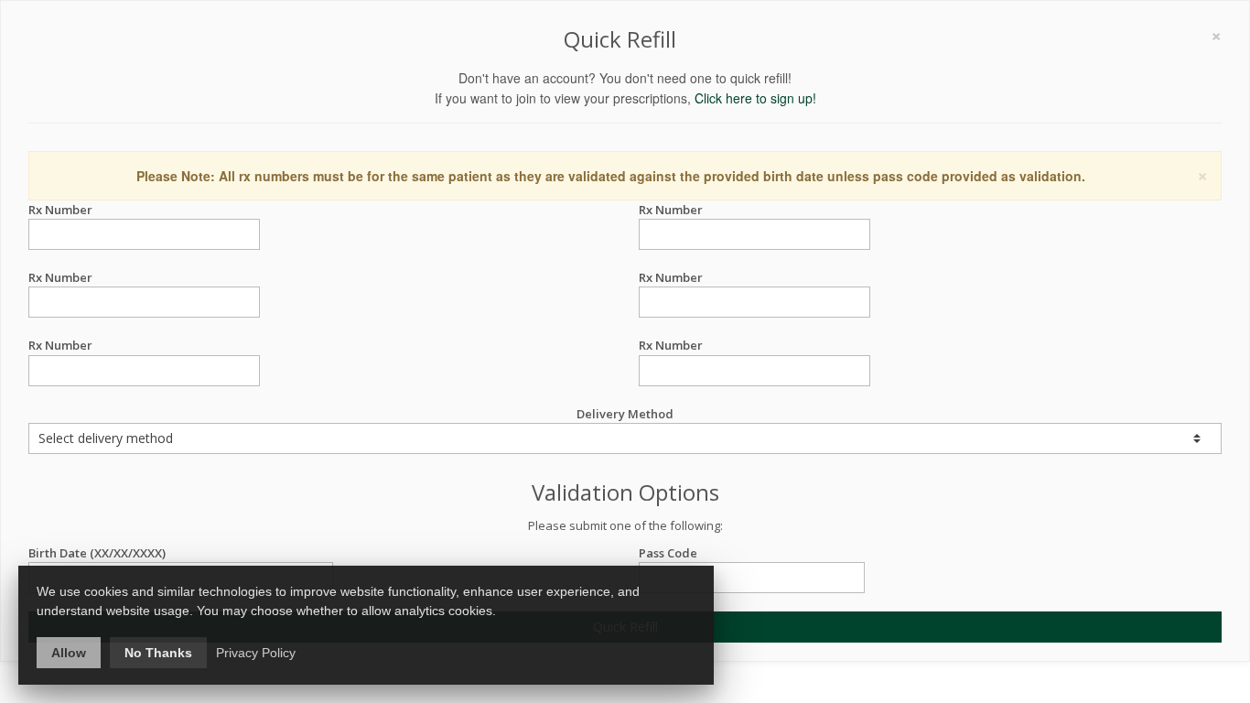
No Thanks (158, 652)
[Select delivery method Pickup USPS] (625, 438)
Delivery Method (625, 414)
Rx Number (60, 209)
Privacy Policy (256, 652)
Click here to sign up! (755, 98)
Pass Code (668, 553)
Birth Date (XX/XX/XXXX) (97, 553)
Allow (68, 652)
